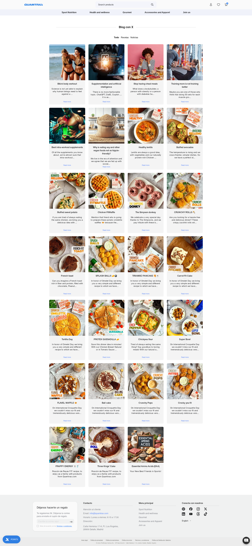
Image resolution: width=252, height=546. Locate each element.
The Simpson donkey (145, 212)
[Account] (210, 4)
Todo (116, 37)
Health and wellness (100, 12)
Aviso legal (84, 540)
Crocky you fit (185, 402)
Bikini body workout (67, 83)
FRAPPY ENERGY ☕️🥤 (67, 466)
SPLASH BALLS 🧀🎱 (106, 275)
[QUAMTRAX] (33, 4)
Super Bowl (184, 339)
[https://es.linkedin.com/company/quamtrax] (183, 514)
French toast (67, 275)
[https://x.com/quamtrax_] (205, 509)
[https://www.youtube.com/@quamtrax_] (190, 514)
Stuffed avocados (184, 147)
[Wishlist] (218, 4)
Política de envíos (127, 540)
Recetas (125, 37)
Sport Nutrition (69, 12)
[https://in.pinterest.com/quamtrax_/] (183, 509)
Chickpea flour (145, 339)
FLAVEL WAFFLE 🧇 (67, 402)
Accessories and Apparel (157, 12)
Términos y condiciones (142, 540)
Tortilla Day (67, 339)
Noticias (134, 37)
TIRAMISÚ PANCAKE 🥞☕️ (145, 275)
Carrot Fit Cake (184, 275)
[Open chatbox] (246, 540)
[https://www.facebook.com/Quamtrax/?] (190, 509)
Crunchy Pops (146, 402)
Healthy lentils (146, 147)
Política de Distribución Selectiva (161, 540)
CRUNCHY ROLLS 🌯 (184, 212)
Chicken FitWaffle (106, 212)
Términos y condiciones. (64, 526)
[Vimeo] (198, 514)
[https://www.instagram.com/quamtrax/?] (198, 509)
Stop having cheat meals (146, 83)
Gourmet (127, 12)
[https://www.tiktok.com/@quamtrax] (205, 514)
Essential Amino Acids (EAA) (145, 466)
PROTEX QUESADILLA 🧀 (106, 339)
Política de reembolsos (112, 540)
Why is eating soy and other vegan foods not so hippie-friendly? (106, 150)
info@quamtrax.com (99, 513)
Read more (67, 102)
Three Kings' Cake (106, 466)
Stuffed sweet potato (67, 212)
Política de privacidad (97, 540)
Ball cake (106, 402)
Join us (186, 12)
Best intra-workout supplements (67, 147)
